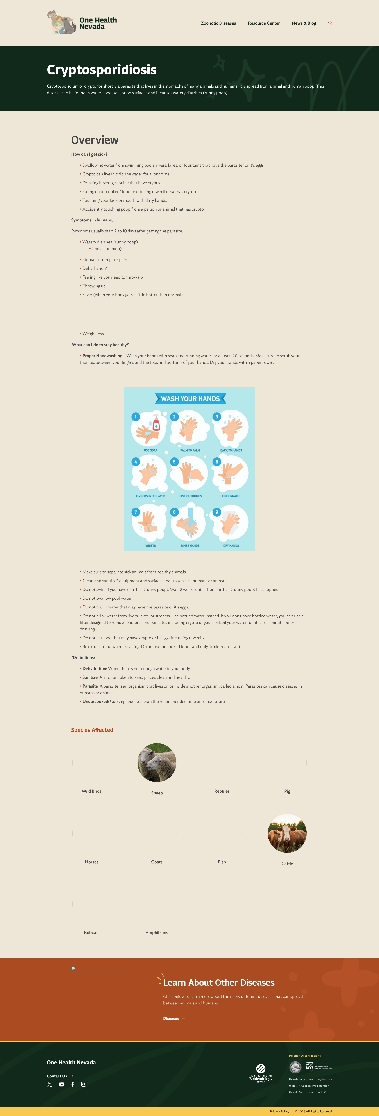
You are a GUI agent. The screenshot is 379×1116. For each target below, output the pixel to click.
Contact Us (57, 1076)
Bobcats (92, 932)
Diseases (171, 1018)
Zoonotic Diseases (218, 23)
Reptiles (222, 791)
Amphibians (156, 932)
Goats (157, 861)
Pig (287, 791)
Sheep (157, 793)
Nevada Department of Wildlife (308, 1092)
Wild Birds (92, 791)
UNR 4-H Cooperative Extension (309, 1085)
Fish (222, 861)
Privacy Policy (279, 1111)
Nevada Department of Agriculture (310, 1079)
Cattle (287, 863)
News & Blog (304, 23)
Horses (91, 861)
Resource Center (264, 23)
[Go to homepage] (82, 23)
